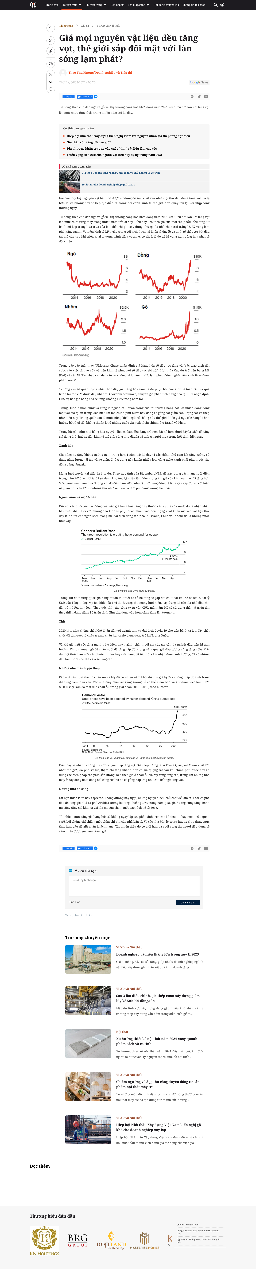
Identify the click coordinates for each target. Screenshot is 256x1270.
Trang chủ (51, 5)
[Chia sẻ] (50, 40)
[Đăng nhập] (222, 6)
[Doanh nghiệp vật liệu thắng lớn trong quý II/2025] (88, 959)
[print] (50, 64)
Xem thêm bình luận (78, 915)
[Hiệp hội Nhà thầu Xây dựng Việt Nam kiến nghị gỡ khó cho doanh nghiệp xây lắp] (88, 1129)
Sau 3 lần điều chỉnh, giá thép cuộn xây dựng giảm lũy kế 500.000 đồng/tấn (158, 998)
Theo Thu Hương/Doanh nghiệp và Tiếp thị (100, 73)
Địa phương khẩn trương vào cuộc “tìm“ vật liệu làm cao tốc (112, 148)
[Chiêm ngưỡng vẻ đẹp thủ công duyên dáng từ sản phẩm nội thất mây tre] (88, 1086)
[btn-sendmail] (206, 97)
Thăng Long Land (198, 1239)
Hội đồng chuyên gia (166, 5)
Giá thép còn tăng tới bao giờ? (89, 142)
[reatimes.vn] (33, 4)
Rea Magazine (136, 5)
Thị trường (66, 25)
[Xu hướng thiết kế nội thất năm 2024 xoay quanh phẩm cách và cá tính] (88, 1043)
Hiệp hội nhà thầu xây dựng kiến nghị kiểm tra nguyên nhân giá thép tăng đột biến (128, 136)
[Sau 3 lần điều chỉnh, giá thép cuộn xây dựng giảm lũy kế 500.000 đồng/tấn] (88, 1000)
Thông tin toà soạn (194, 5)
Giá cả (85, 25)
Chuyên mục (69, 5)
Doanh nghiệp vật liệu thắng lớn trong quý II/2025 (157, 954)
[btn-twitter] (199, 97)
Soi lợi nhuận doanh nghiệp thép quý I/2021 (108, 184)
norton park (204, 1230)
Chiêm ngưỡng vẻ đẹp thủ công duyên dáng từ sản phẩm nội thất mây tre (158, 1084)
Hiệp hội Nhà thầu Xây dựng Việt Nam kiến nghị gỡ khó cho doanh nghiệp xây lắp (158, 1127)
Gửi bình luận (188, 902)
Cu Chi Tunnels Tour (187, 1224)
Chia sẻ (68, 96)
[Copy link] (50, 51)
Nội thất (122, 1032)
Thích (87, 96)
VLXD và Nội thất (108, 25)
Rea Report (117, 5)
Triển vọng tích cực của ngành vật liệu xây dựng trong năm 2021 (114, 155)
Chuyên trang (94, 5)
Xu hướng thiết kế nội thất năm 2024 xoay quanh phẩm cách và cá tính (156, 1041)
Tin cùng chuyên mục (87, 937)
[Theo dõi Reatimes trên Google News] (199, 83)
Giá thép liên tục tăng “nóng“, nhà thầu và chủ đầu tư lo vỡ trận (121, 172)
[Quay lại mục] (50, 28)
